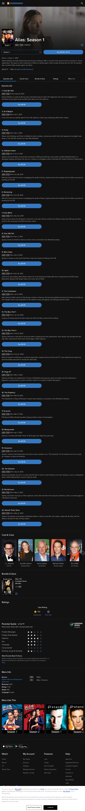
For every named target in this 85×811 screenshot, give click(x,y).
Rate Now (48, 615)
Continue (50, 807)
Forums (68, 769)
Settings (26, 766)
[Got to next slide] (83, 553)
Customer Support (72, 766)
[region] (42, 798)
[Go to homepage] (15, 3)
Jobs (67, 783)
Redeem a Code (28, 773)
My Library (26, 759)
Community (37, 615)
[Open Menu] (3, 3)
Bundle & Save (40, 79)
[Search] (82, 3)
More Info (71, 79)
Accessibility (70, 780)
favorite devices (26, 69)
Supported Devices (72, 763)
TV (3, 766)
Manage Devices (28, 769)
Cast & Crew (24, 79)
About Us (69, 759)
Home (4, 759)
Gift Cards (47, 773)
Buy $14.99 (67, 52)
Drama (10, 679)
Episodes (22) (8, 79)
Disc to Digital (49, 766)
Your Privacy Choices (34, 807)
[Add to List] (82, 45)
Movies (4, 763)
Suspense (17, 679)
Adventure (5, 682)
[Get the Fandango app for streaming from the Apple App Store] (8, 746)
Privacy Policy (74, 789)
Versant (18, 789)
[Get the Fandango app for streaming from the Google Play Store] (21, 746)
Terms (42, 789)
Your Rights (66, 791)
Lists (45, 759)
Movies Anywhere (50, 769)
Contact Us (69, 773)
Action (4, 679)
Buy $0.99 (21, 105)
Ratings (55, 79)
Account (26, 763)
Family (46, 763)
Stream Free (6, 769)
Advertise (69, 776)
